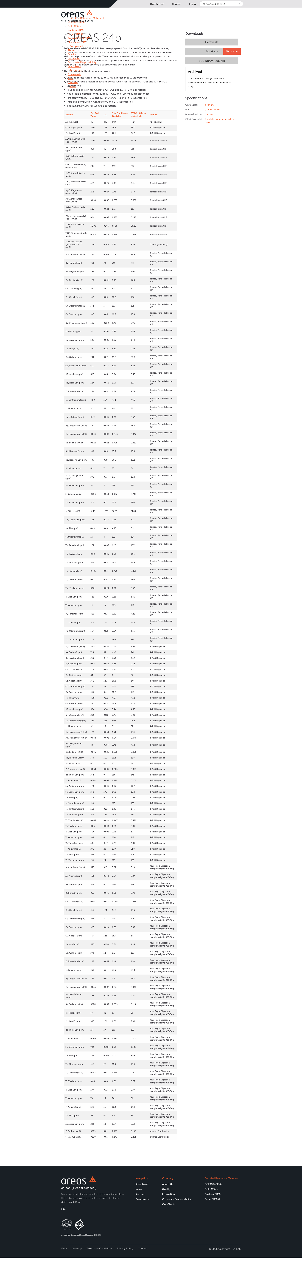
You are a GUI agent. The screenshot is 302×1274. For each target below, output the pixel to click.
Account (140, 1194)
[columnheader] (76, 114)
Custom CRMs (76, 29)
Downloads (74, 74)
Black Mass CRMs (77, 42)
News (73, 86)
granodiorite (212, 109)
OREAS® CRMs (213, 1184)
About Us (73, 50)
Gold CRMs (74, 26)
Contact (176, 4)
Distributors (157, 4)
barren (209, 114)
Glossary (73, 82)
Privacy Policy (125, 1248)
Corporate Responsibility (82, 62)
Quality (72, 54)
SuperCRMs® (75, 34)
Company (75, 46)
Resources (76, 70)
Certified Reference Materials (221, 1178)
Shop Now (232, 51)
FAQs (70, 78)
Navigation (141, 1178)
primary (209, 104)
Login (192, 4)
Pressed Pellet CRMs (79, 38)
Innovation (74, 58)
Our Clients (74, 66)
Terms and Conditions (99, 1248)
